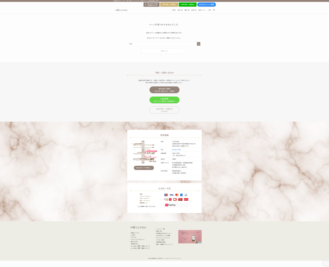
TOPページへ (164, 51)
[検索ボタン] (214, 10)
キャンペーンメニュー (163, 237)
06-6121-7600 (176, 149)
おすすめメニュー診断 (163, 235)
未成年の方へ (135, 244)
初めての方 (134, 241)
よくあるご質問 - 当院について (140, 246)
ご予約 (133, 235)
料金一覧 (159, 231)
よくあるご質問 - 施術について (140, 248)
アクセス (133, 237)
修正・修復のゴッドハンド (164, 244)
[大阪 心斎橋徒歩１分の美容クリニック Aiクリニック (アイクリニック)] (121, 10)
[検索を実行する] (198, 44)
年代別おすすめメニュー (163, 233)
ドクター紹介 (160, 240)
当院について (135, 233)
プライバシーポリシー (138, 239)
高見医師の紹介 (161, 242)
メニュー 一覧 (160, 229)
